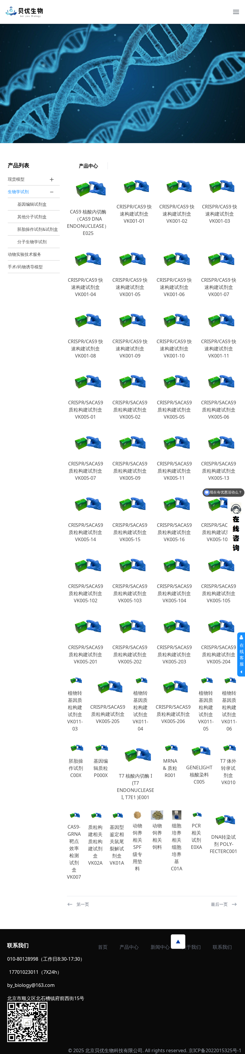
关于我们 (191, 947)
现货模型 (16, 179)
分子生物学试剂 (32, 241)
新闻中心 (160, 947)
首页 (103, 947)
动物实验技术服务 (24, 254)
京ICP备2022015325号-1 (215, 1050)
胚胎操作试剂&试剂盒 (37, 229)
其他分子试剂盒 (32, 216)
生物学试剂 (18, 191)
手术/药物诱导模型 (25, 267)
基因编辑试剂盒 (32, 204)
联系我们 (222, 947)
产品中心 (129, 947)
